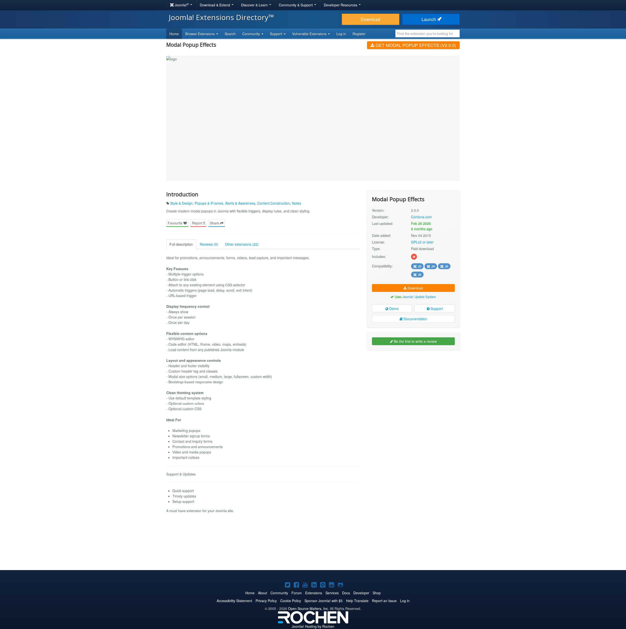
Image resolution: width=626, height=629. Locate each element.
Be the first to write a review (415, 341)
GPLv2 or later (422, 242)
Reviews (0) (209, 244)
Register (359, 33)
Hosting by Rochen (313, 626)
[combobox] (427, 33)
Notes (296, 203)
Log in (341, 33)
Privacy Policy (266, 600)
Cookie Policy (290, 600)
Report (197, 223)
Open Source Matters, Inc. (308, 608)
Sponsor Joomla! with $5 (323, 600)
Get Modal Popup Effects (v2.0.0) (415, 45)
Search (230, 33)
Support (436, 308)
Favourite (175, 223)
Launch (429, 19)
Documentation (415, 318)
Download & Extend (215, 4)
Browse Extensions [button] (200, 33)
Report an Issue (384, 600)
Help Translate (357, 600)
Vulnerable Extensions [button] (309, 33)
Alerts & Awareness (240, 203)
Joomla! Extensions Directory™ (221, 17)
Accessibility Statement (234, 600)
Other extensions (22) (242, 244)
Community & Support (296, 4)
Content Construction (273, 203)
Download (370, 19)
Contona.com (421, 216)
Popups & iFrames (209, 203)
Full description (181, 244)
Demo (393, 308)
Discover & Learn (255, 4)
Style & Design (181, 203)
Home (174, 33)
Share (215, 223)
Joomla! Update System (419, 296)
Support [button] (276, 33)
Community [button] (251, 33)
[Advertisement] (413, 385)
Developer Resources (341, 4)
